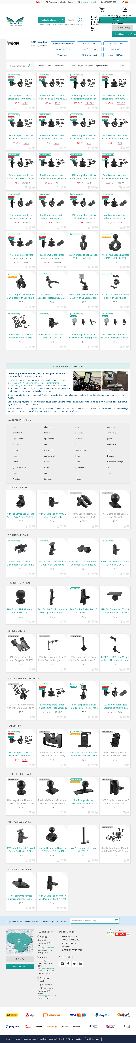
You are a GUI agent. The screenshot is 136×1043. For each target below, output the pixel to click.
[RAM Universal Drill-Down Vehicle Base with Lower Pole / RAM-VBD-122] (83, 644)
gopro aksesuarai (20, 467)
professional (49, 456)
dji (76, 473)
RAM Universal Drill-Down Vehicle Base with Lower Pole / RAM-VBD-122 (83, 659)
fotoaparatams (28, 385)
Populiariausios (101, 65)
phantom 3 (79, 433)
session (110, 467)
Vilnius (42, 938)
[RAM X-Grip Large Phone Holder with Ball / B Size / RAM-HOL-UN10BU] (21, 322)
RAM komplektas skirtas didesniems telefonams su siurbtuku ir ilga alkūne (115, 97)
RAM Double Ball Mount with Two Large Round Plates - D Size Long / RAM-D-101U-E (52, 611)
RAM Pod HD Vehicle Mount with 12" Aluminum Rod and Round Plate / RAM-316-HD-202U (115, 659)
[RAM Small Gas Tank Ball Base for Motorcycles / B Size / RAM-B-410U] (52, 282)
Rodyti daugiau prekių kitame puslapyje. (68, 366)
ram (77, 427)
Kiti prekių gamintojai (38, 46)
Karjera (39, 2)
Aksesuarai (59, 65)
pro (76, 444)
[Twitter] (74, 964)
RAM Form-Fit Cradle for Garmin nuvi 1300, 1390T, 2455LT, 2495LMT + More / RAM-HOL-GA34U (52, 754)
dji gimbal (110, 456)
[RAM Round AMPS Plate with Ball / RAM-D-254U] (21, 597)
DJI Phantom (18, 438)
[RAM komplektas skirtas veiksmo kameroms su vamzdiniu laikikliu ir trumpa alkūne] (83, 202)
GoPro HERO (49, 450)
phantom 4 (17, 433)
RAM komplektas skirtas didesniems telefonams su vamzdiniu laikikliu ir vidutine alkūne (52, 97)
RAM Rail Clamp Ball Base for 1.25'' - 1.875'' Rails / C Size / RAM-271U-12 (21, 515)
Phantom (16, 479)
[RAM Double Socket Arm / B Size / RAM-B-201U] (115, 549)
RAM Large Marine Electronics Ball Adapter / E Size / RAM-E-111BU (83, 802)
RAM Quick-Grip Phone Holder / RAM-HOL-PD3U (115, 754)
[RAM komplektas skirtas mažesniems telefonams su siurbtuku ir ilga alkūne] (115, 162)
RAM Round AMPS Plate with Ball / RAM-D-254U (21, 611)
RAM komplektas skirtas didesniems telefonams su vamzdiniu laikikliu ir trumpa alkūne (21, 97)
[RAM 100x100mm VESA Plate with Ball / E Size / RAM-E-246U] (52, 788)
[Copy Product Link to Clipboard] (26, 108)
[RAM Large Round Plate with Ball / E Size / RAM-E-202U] (21, 788)
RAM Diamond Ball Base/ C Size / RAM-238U (115, 515)
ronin (15, 456)
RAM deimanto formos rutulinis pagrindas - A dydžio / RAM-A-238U (20, 897)
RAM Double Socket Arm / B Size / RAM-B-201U (115, 563)
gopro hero (111, 444)
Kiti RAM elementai (89, 55)
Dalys (49, 65)
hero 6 (46, 444)
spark (46, 467)
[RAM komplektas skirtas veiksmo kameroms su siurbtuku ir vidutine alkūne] (21, 242)
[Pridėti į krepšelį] (29, 108)
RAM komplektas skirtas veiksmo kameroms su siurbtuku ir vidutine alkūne (21, 256)
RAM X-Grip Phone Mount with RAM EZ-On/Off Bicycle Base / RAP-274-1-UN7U (115, 850)
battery (78, 456)
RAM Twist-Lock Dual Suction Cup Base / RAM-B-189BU (83, 563)
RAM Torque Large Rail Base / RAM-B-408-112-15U (115, 256)
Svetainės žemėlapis (72, 950)
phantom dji (111, 433)
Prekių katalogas (49, 20)
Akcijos (80, 65)
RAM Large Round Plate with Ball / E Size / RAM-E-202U (21, 802)
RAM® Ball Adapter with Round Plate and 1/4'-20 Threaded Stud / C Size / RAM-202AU (84, 515)
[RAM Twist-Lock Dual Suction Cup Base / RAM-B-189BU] (83, 549)
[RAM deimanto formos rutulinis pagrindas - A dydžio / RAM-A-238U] (21, 883)
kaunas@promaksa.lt (46, 968)
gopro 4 (16, 444)
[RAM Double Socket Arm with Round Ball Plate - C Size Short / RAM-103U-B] (21, 835)
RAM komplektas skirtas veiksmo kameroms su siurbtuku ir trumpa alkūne (115, 217)
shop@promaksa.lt (88, 2)
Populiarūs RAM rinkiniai (63, 43)
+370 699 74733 (110, 2)
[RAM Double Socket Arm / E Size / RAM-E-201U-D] (115, 788)
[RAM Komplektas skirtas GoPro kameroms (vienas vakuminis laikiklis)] (83, 692)
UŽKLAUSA (19, 959)
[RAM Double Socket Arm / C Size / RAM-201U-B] (52, 322)
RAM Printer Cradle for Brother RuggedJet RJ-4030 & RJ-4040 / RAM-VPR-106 (20, 659)
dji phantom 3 (49, 438)
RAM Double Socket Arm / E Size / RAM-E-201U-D (115, 802)
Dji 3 (14, 427)
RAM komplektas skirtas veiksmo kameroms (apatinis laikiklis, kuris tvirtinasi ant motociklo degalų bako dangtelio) (83, 336)
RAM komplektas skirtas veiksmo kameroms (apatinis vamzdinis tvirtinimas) (115, 336)
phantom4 (79, 467)
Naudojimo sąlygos (72, 939)
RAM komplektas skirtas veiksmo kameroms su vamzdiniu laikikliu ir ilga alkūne (21, 217)
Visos (41, 65)
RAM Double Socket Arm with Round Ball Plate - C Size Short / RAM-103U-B (20, 850)
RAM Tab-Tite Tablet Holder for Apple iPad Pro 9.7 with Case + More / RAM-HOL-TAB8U (83, 754)
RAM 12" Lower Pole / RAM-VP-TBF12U (83, 850)
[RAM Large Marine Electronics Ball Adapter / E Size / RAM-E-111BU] (83, 788)
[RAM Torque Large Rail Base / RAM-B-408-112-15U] (115, 242)
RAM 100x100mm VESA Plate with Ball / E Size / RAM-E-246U (52, 802)
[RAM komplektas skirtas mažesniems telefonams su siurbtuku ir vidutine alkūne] (83, 162)
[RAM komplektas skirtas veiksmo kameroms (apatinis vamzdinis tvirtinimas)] (115, 322)
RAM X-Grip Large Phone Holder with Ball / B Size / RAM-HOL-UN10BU (20, 336)
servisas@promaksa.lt (47, 996)
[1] (80, 20)
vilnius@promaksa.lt (46, 948)
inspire (109, 450)
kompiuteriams (52, 383)
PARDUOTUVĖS (19, 966)
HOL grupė (115, 49)
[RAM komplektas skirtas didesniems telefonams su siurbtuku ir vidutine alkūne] (21, 123)
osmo (77, 461)
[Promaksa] (15, 21)
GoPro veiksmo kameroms (31, 383)
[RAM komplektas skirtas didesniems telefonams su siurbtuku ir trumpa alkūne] (52, 123)
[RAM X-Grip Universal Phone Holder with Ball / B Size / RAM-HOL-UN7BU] (115, 282)
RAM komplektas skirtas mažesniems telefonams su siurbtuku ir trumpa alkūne (52, 177)
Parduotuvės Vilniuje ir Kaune (61, 2)
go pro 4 (78, 438)
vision (15, 461)
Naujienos (89, 65)
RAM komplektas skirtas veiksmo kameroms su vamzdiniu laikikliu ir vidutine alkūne (52, 217)
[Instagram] (62, 964)
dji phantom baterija (115, 461)
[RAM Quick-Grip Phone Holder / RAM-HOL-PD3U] (115, 740)
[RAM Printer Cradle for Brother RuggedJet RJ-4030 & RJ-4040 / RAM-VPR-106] (21, 644)
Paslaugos (67, 946)
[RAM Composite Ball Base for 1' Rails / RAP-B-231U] (83, 242)
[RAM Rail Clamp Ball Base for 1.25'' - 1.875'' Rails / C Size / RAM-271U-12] (21, 501)
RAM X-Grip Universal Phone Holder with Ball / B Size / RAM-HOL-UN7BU (115, 296)
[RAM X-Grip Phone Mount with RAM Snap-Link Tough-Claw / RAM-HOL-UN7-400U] (21, 692)
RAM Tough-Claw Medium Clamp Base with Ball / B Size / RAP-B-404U (21, 296)
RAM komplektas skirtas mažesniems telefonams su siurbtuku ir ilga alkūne (115, 177)
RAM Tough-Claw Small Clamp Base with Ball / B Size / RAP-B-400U (21, 563)
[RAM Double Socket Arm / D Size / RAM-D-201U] (83, 597)
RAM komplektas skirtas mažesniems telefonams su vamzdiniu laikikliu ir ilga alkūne (20, 177)
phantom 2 (111, 427)
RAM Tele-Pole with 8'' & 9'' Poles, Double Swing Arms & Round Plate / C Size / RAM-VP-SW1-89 (52, 659)
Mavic (46, 473)
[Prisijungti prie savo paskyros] (125, 12)
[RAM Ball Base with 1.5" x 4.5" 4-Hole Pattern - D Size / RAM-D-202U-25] (115, 597)
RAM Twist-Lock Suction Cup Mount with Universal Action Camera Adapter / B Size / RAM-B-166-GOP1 (83, 296)
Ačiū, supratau (93, 1039)
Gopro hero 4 (80, 450)
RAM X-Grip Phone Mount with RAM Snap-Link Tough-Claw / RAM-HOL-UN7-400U (21, 706)
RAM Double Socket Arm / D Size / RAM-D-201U (83, 611)
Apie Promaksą (69, 943)
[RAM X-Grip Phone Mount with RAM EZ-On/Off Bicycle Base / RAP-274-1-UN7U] (115, 835)
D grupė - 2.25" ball (63, 49)
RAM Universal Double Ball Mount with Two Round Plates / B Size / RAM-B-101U (52, 563)
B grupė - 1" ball (89, 43)
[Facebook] (68, 964)
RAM (28, 380)
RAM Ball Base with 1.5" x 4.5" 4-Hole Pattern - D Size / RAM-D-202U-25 (115, 611)
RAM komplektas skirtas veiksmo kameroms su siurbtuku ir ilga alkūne (52, 256)
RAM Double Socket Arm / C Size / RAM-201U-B (52, 336)
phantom (48, 427)
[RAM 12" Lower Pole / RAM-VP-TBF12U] (83, 835)
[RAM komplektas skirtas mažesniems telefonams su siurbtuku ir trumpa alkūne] (52, 162)
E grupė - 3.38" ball (89, 49)
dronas (78, 479)
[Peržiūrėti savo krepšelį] (102, 9)
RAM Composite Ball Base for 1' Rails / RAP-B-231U (83, 256)
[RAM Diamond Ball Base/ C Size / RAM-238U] (115, 501)
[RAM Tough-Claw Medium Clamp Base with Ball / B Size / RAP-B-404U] (21, 282)
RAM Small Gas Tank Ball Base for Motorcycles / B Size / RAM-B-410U (52, 296)
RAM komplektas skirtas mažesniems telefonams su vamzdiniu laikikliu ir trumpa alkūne (84, 137)
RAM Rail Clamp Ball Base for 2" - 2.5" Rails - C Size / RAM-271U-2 (52, 850)
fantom (47, 433)
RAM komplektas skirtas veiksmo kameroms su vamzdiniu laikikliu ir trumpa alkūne (84, 217)
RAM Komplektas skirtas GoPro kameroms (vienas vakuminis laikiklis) (83, 706)
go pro (109, 438)
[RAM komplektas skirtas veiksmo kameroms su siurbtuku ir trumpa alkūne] (115, 202)
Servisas (45, 983)
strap (109, 473)
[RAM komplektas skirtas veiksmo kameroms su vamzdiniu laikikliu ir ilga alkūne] (21, 202)
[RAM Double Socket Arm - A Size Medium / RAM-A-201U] (52, 883)
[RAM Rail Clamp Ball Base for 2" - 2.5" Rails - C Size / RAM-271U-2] (52, 835)
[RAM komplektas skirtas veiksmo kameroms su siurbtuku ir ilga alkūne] (52, 242)
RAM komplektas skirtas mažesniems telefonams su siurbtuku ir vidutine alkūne (83, 177)
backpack (48, 479)
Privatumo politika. (75, 1039)
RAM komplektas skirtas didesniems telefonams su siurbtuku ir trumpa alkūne (52, 137)
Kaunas (44, 959)
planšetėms (13, 385)
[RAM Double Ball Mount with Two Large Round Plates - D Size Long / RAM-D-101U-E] (52, 597)
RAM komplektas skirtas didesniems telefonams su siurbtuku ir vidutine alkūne (21, 137)
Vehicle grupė (63, 55)
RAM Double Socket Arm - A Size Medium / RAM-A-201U (52, 897)
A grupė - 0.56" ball (115, 55)
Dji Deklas (17, 473)
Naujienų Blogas (70, 936)
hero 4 (15, 450)
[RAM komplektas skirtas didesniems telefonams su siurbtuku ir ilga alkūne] (115, 83)
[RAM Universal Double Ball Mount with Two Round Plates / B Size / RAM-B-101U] (52, 549)
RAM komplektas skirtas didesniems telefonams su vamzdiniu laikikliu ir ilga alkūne (84, 97)
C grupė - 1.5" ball (116, 43)
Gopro (46, 461)
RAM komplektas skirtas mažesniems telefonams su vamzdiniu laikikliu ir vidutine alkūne (115, 137)
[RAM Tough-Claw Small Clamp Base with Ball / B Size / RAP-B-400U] (21, 549)
